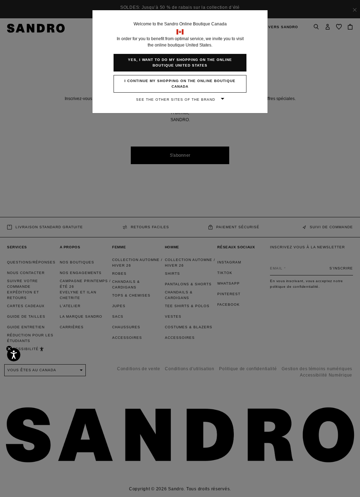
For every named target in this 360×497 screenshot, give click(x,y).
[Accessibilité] (13, 354)
